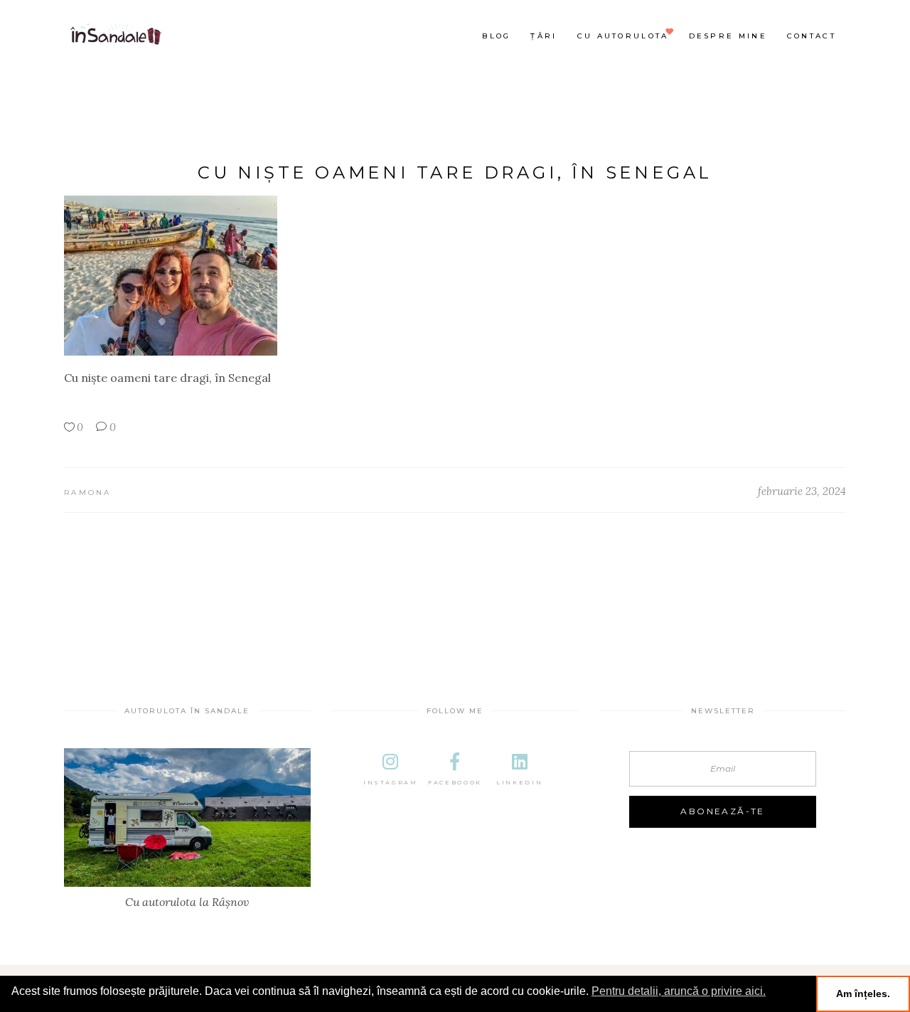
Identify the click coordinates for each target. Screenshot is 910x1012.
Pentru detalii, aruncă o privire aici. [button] (679, 991)
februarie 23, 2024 (802, 491)
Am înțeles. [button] (863, 993)
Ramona (88, 492)
